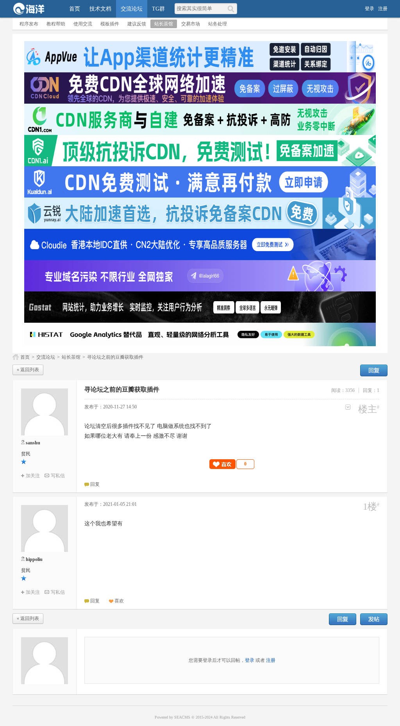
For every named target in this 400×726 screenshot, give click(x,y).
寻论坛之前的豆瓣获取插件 (115, 357)
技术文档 (100, 9)
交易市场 (190, 24)
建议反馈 (136, 24)
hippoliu (34, 559)
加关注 (33, 475)
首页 (74, 9)
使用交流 (82, 24)
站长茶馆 (163, 24)
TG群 (158, 9)
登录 (369, 8)
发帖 (374, 619)
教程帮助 (55, 24)
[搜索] (232, 8)
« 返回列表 (28, 369)
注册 (383, 8)
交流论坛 (132, 9)
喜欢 (119, 601)
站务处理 (217, 24)
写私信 (58, 475)
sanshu (33, 443)
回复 (374, 370)
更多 (347, 407)
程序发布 (29, 24)
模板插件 (109, 24)
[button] (232, 464)
